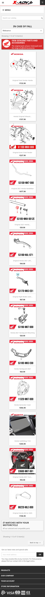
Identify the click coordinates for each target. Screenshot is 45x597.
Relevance (22, 30)
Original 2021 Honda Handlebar (22, 189)
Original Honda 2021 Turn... (22, 477)
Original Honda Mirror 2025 (22, 513)
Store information (10, 586)
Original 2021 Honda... (22, 225)
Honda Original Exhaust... (23, 116)
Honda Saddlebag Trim (22, 441)
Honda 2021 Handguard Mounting (22, 333)
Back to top (35, 542)
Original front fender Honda (22, 80)
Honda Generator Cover (22, 405)
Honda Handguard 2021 (22, 369)
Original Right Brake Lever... (22, 297)
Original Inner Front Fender (22, 152)
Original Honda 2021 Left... (22, 261)
